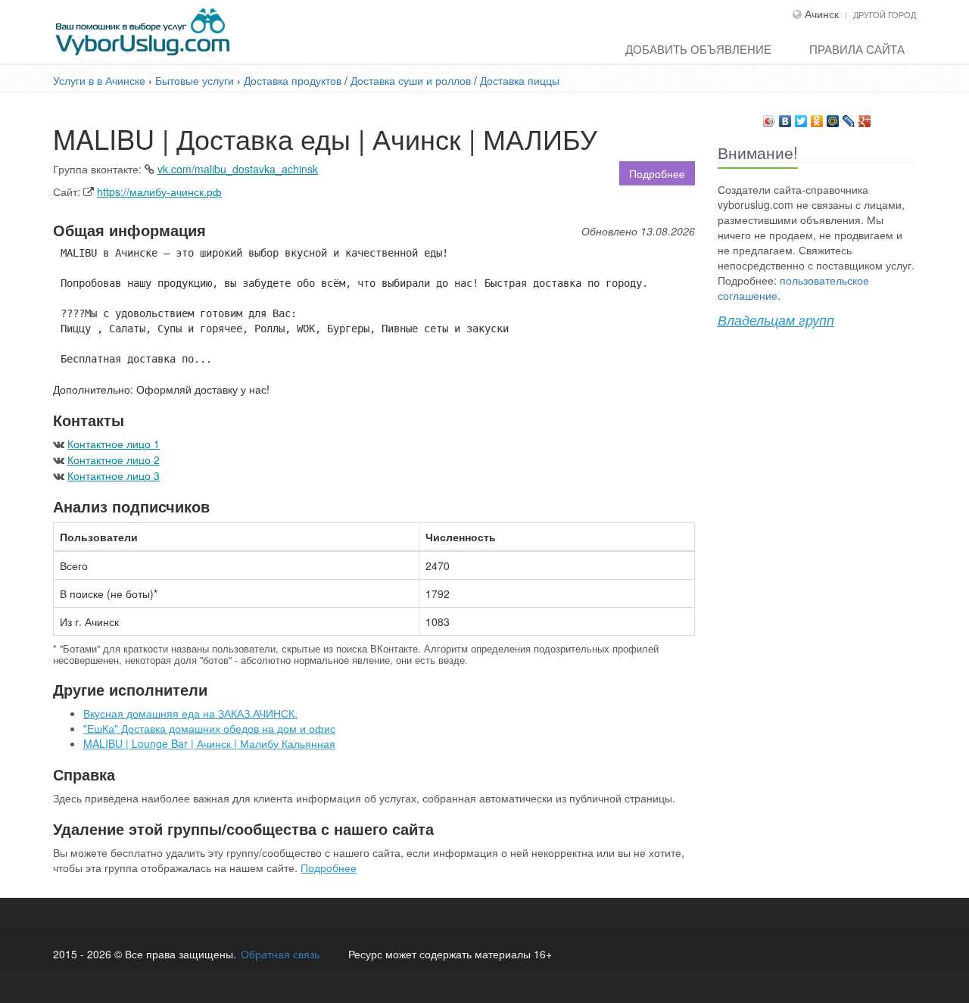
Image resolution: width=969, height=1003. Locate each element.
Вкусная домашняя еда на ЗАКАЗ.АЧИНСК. (190, 713)
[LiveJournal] (849, 117)
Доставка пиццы (519, 80)
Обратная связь (280, 953)
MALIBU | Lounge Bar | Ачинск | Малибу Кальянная (209, 743)
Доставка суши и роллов (412, 80)
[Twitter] (801, 117)
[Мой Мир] (833, 117)
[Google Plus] (865, 117)
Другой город (884, 14)
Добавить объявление (698, 49)
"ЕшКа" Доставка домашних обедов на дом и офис (209, 728)
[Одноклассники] (817, 117)
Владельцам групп (776, 319)
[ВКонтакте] (785, 117)
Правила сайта (857, 49)
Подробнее (657, 173)
